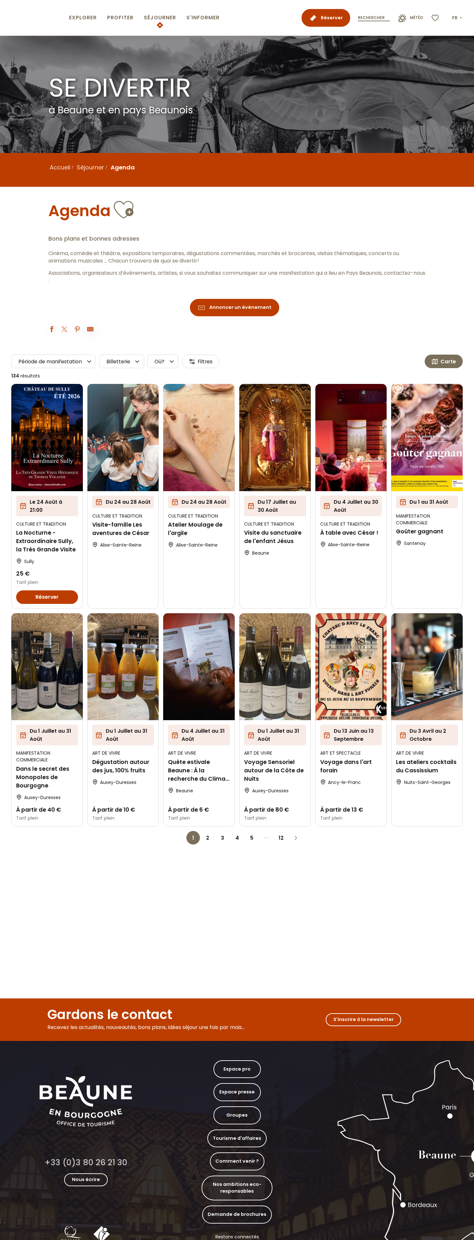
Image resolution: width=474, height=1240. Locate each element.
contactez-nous (404, 273)
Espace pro (237, 1069)
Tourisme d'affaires (237, 1138)
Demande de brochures (237, 1214)
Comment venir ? (237, 1161)
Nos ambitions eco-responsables (237, 1188)
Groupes (237, 1115)
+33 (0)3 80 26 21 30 (85, 1162)
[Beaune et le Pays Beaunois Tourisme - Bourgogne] (33, 18)
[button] (457, 18)
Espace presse (237, 1092)
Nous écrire (86, 1179)
